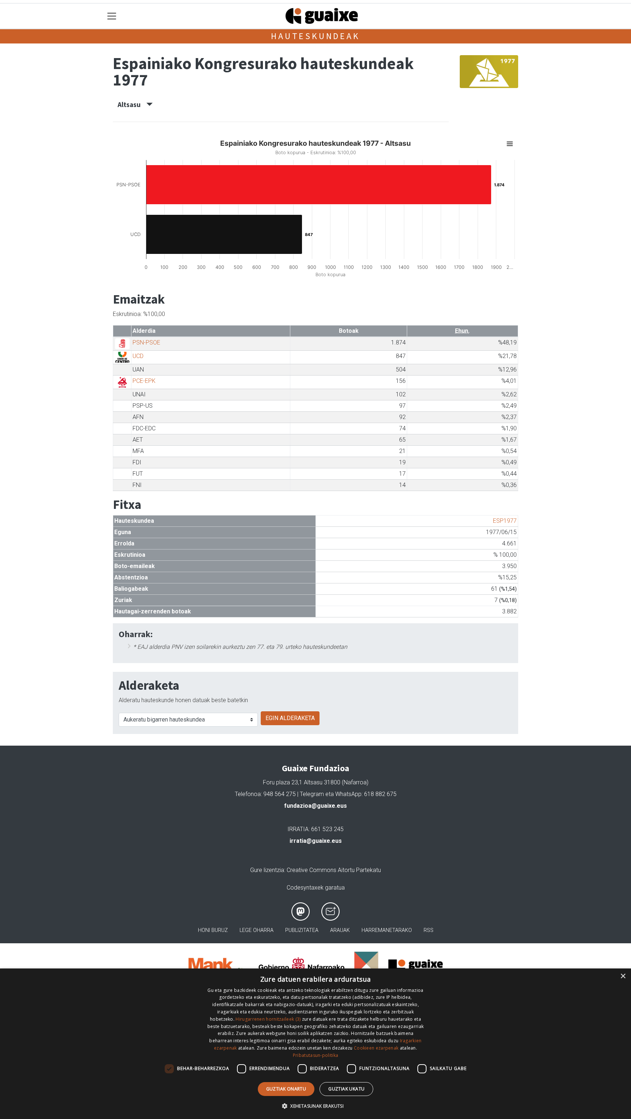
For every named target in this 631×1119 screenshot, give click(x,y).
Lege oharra (257, 930)
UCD (138, 356)
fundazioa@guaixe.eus (315, 805)
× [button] (623, 976)
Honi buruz (213, 930)
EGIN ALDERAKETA (290, 718)
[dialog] (315, 1043)
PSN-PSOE (146, 342)
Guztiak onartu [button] (286, 1089)
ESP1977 (505, 520)
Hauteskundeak (315, 36)
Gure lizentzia (267, 870)
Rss (428, 930)
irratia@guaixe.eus (316, 840)
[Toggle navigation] (112, 16)
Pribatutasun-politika (315, 1055)
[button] (315, 1105)
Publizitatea (301, 930)
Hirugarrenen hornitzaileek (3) (268, 1019)
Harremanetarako (387, 930)
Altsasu (132, 104)
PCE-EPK (144, 380)
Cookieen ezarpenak (376, 1048)
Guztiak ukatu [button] (346, 1089)
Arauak (340, 930)
